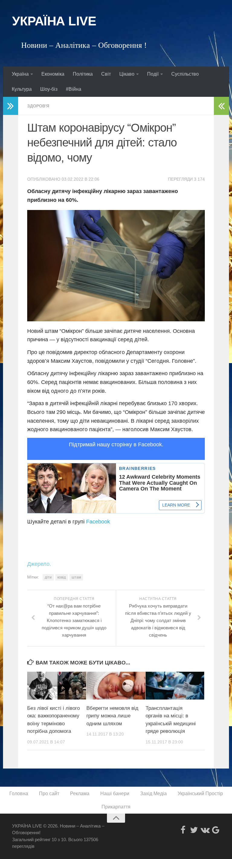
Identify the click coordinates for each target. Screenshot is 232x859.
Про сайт (49, 793)
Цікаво (126, 74)
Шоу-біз (48, 89)
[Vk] (205, 830)
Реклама (79, 793)
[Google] (215, 830)
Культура (22, 89)
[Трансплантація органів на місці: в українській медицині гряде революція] (175, 686)
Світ (106, 74)
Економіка (52, 74)
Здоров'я (38, 105)
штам (76, 577)
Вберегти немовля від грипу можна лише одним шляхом (112, 715)
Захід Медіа (153, 793)
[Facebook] (183, 830)
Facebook (98, 522)
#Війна (73, 89)
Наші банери (114, 793)
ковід (61, 577)
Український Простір (200, 793)
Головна (18, 793)
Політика (83, 74)
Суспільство (185, 74)
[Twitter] (194, 830)
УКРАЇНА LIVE (54, 21)
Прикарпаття (116, 806)
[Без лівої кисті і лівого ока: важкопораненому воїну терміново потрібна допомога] (56, 686)
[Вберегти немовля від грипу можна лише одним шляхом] (115, 686)
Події (153, 74)
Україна (20, 74)
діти (48, 577)
